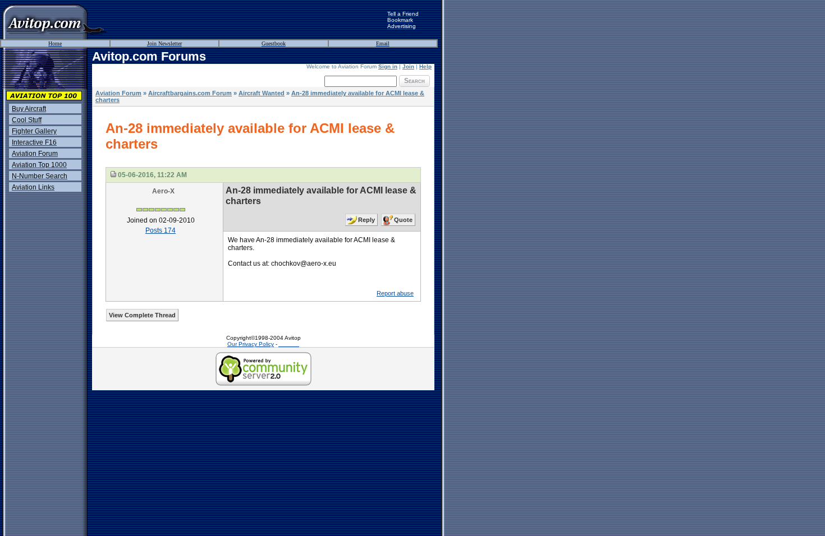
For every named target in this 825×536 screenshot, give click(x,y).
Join (408, 66)
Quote (403, 219)
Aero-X (163, 191)
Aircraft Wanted (262, 93)
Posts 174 (160, 230)
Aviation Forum (118, 93)
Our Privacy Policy (250, 344)
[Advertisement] (247, 19)
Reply (366, 219)
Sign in (387, 66)
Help (425, 66)
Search (414, 81)
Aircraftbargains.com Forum (190, 93)
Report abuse (395, 293)
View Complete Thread (142, 315)
